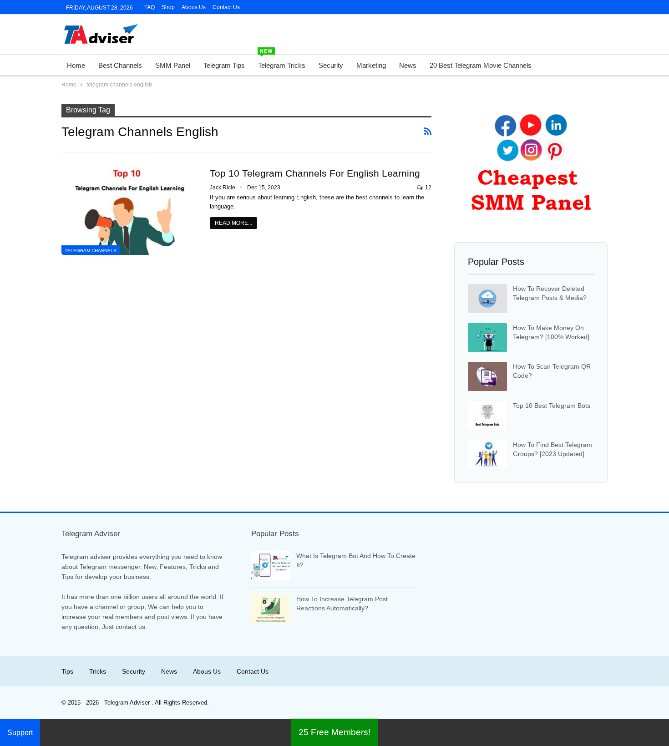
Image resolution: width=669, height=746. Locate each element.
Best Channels (120, 65)
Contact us (226, 7)
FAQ (149, 7)
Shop (168, 7)
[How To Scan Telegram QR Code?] (487, 376)
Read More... (233, 223)
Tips (67, 671)
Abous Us (194, 7)
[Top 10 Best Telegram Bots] (487, 415)
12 (427, 187)
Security (331, 65)
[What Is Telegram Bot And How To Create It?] (270, 565)
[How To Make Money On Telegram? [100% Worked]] (487, 337)
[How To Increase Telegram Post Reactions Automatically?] (270, 609)
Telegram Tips (224, 65)
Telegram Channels (91, 250)
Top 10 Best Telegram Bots (551, 405)
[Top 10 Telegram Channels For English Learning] (129, 211)
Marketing (371, 65)
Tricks (97, 671)
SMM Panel (172, 65)
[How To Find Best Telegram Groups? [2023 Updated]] (487, 454)
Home (76, 65)
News (407, 65)
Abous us (207, 671)
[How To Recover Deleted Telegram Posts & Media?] (487, 298)
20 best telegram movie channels (481, 65)
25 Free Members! (334, 732)
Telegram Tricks (281, 62)
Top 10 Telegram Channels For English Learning (315, 173)
